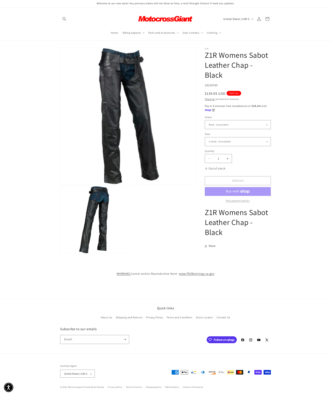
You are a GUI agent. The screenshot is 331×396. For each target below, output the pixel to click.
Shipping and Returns (129, 317)
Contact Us (223, 317)
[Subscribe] (124, 339)
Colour (208, 117)
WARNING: (124, 274)
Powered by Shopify (94, 387)
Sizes (207, 134)
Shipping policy (154, 387)
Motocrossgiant (76, 387)
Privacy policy (115, 387)
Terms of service (134, 387)
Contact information (193, 387)
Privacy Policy (154, 317)
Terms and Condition (179, 317)
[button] (64, 19)
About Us (106, 317)
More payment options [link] (238, 200)
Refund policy (172, 387)
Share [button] (212, 246)
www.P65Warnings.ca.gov (196, 274)
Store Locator (204, 317)
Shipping (210, 99)
